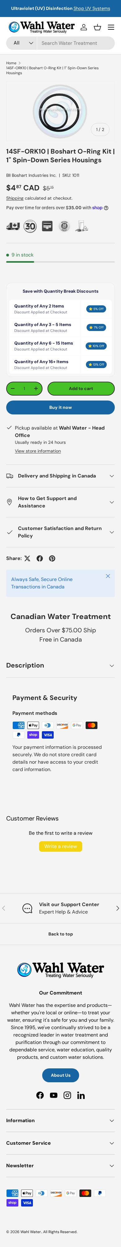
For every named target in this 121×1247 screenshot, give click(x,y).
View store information (38, 451)
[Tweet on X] (27, 558)
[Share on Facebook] (40, 558)
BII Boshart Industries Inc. (31, 175)
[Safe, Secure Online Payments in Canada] (47, 226)
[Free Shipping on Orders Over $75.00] (13, 226)
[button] (97, 27)
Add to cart (81, 388)
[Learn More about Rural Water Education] (81, 226)
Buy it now (60, 407)
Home (11, 63)
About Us (60, 1075)
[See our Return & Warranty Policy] (64, 226)
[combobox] (60, 43)
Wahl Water (30, 1231)
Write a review (60, 846)
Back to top (60, 934)
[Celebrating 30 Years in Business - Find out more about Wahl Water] (30, 226)
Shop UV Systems (92, 8)
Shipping (15, 198)
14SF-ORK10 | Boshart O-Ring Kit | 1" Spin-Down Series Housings (52, 70)
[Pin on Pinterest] (52, 558)
